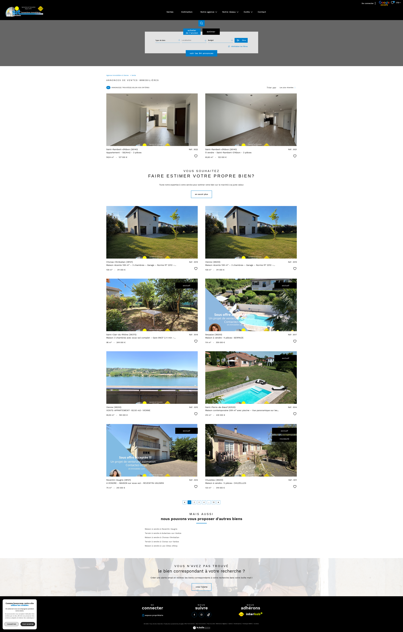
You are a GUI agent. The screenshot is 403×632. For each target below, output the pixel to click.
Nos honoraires (189, 623)
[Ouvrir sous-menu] (216, 12)
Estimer (211, 31)
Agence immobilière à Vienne (117, 75)
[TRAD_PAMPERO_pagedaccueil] (24, 16)
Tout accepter (27, 624)
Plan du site (211, 623)
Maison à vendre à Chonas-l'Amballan (162, 537)
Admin (230, 623)
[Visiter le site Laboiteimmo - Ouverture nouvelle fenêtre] (201, 628)
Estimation (186, 12)
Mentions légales (221, 623)
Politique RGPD (247, 623)
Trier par (271, 87)
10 (214, 502)
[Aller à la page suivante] (218, 502)
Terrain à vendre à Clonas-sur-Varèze (162, 541)
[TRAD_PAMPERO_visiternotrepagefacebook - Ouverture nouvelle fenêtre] (194, 614)
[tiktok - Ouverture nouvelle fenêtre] (208, 614)
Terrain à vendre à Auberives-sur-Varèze (163, 533)
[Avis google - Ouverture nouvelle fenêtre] (384, 3)
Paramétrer (11, 624)
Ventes (169, 12)
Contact (262, 12)
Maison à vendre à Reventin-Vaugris (161, 529)
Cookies (256, 623)
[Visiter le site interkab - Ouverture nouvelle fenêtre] (254, 613)
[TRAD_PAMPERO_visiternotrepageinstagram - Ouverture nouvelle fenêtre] (201, 614)
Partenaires (237, 623)
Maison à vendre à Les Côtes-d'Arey (161, 546)
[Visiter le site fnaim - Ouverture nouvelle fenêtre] (241, 614)
